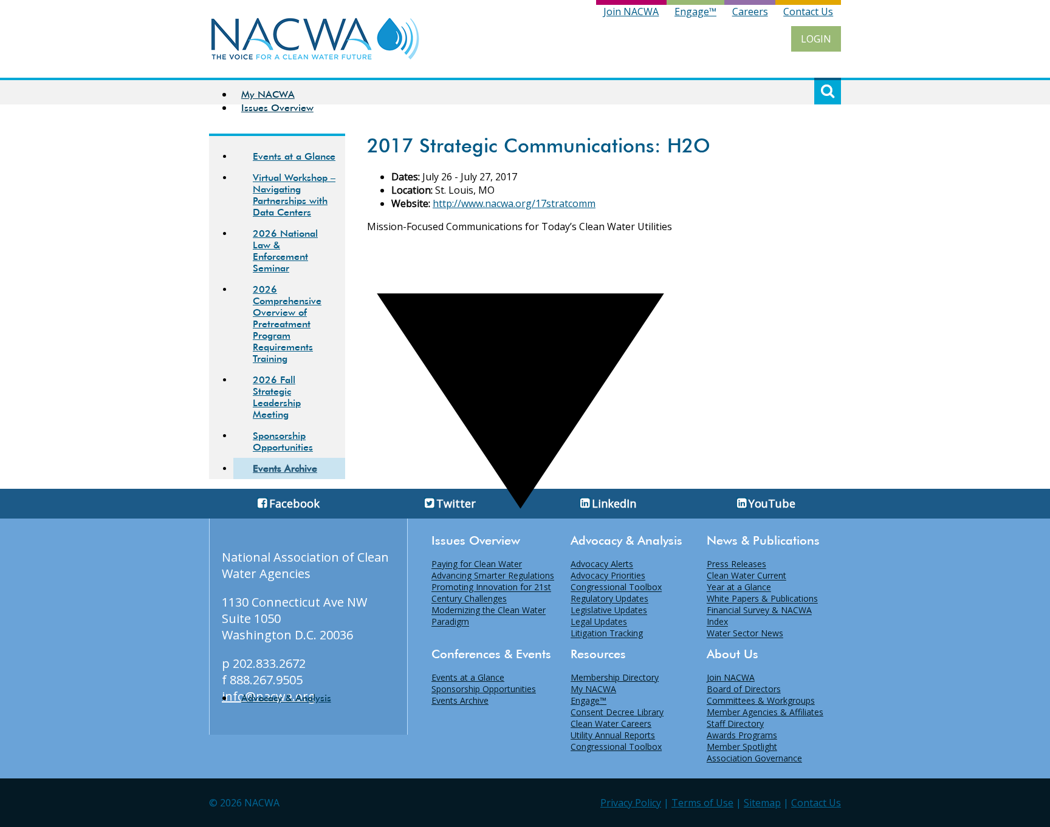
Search (827, 91)
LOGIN (816, 39)
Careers (750, 11)
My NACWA (268, 94)
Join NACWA (631, 11)
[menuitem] (520, 94)
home (315, 39)
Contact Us (808, 11)
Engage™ (695, 11)
